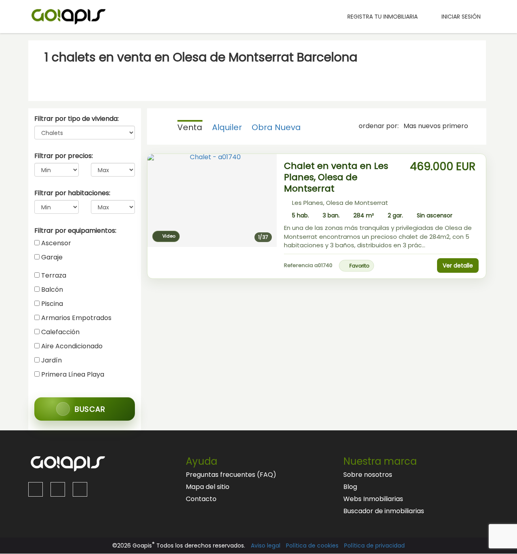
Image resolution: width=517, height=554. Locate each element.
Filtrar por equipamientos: (75, 230)
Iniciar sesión (459, 17)
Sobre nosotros (367, 474)
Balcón (52, 289)
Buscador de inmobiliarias (383, 511)
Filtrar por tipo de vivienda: (76, 118)
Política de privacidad (374, 545)
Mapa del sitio (207, 486)
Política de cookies (312, 545)
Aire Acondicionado (72, 346)
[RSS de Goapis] (80, 489)
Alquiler (227, 127)
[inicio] (329, 16)
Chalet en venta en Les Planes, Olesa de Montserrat (336, 177)
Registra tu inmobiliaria (382, 17)
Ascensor (56, 243)
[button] (159, 200)
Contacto (201, 498)
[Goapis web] (68, 16)
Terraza (53, 275)
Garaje (52, 257)
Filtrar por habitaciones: (72, 193)
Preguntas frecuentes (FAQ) (231, 474)
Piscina (52, 303)
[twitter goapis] (57, 489)
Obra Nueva (276, 127)
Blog (350, 486)
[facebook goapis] (35, 489)
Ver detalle (458, 265)
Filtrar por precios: (63, 156)
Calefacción (60, 332)
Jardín (51, 360)
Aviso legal (265, 545)
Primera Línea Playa (72, 374)
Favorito (359, 265)
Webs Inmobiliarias (373, 498)
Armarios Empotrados (76, 317)
